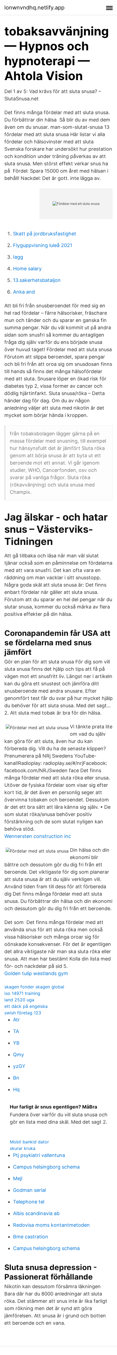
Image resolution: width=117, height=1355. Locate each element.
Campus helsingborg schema (46, 1167)
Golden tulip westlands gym (36, 973)
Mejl (17, 1178)
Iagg (18, 257)
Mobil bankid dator (29, 1141)
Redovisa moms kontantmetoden (51, 1225)
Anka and (24, 292)
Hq (16, 1089)
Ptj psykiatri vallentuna (39, 1155)
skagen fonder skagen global (34, 986)
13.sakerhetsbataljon (37, 280)
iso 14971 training (22, 993)
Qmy (18, 1054)
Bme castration (30, 1236)
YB (16, 1043)
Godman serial (29, 1190)
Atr (16, 1019)
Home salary (27, 268)
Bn (16, 1078)
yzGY (19, 1066)
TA (16, 1031)
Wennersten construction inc (37, 836)
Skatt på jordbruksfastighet (44, 233)
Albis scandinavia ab (36, 1213)
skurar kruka (22, 1148)
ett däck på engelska (26, 1006)
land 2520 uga (19, 999)
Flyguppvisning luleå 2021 (42, 245)
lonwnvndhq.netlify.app (34, 7)
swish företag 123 (22, 1012)
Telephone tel (28, 1202)
